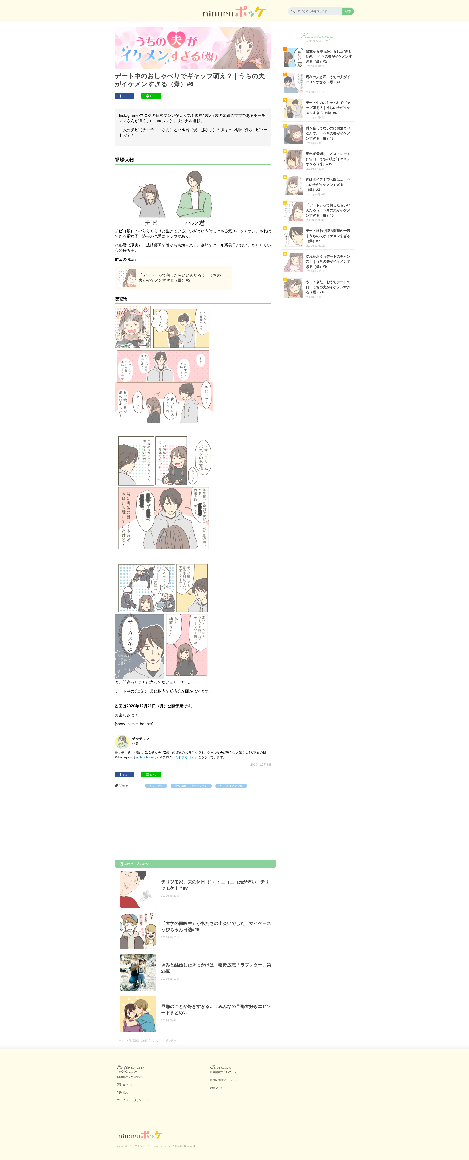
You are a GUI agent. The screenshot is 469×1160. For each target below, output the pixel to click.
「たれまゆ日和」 (185, 757)
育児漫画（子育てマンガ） (191, 785)
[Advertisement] (151, 824)
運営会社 (122, 1084)
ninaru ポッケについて (130, 1076)
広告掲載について (221, 1072)
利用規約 (122, 1092)
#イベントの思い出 (231, 785)
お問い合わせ (218, 1087)
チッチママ (156, 785)
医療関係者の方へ (221, 1079)
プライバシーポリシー (130, 1100)
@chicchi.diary (145, 757)
